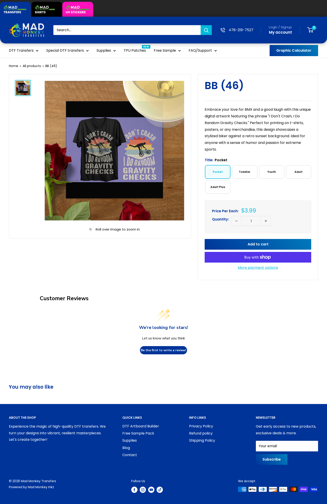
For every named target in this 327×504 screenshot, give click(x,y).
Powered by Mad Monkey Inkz (31, 487)
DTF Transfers (21, 50)
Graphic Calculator (293, 50)
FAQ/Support (200, 50)
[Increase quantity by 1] (265, 221)
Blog (126, 447)
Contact (129, 454)
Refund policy (201, 433)
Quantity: (220, 219)
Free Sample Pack (138, 433)
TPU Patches (135, 50)
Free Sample (165, 50)
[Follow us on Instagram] (143, 490)
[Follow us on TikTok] (160, 490)
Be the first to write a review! (163, 350)
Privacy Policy (201, 426)
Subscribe (271, 459)
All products (32, 66)
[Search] (206, 30)
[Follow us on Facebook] (134, 490)
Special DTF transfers (65, 50)
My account (280, 32)
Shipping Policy (202, 440)
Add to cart (258, 244)
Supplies (104, 50)
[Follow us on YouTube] (151, 490)
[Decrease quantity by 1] (236, 221)
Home (13, 66)
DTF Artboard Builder (140, 426)
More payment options (258, 267)
